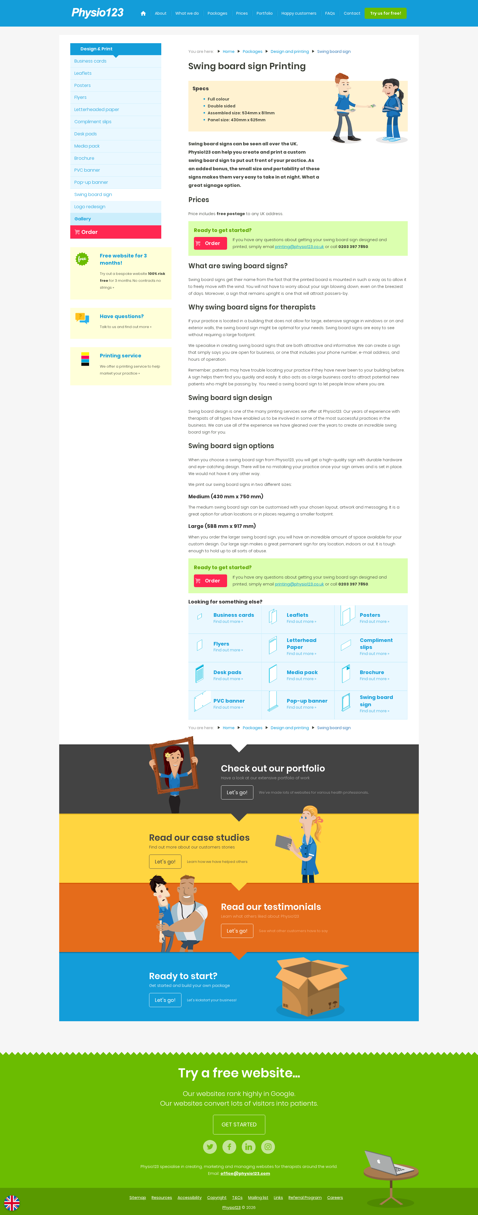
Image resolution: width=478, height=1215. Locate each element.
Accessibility (190, 1197)
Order (89, 232)
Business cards (90, 61)
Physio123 (231, 1207)
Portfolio (265, 13)
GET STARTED (239, 1124)
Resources (162, 1197)
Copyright (217, 1197)
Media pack (87, 146)
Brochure (84, 158)
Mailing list (258, 1197)
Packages (217, 13)
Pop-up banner (91, 182)
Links (278, 1197)
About (161, 13)
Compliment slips (92, 121)
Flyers (80, 97)
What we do (187, 13)
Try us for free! (385, 13)
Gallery (82, 219)
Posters (82, 85)
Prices (242, 13)
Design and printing (290, 51)
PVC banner (87, 170)
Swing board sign (93, 194)
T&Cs (237, 1197)
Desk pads (85, 134)
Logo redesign (89, 206)
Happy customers (299, 13)
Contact (352, 13)
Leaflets (83, 73)
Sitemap (137, 1197)
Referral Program (305, 1197)
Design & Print (96, 49)
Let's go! (237, 792)
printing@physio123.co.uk (299, 246)
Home (229, 51)
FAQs (330, 13)
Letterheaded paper (96, 109)
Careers (335, 1197)
